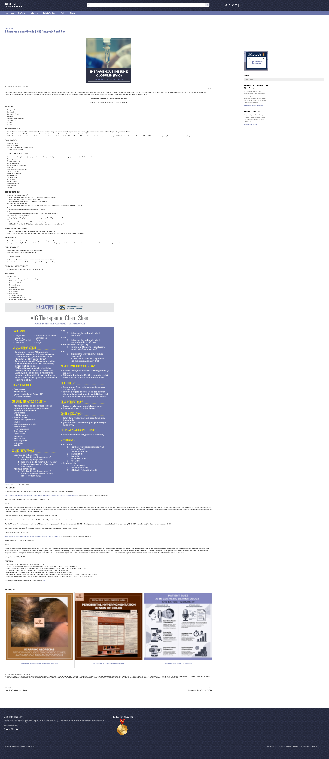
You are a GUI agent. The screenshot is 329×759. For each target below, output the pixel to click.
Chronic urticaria (112, 676)
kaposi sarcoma (173, 677)
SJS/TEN (59, 676)
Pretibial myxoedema (108, 677)
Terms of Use (277, 746)
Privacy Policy (284, 746)
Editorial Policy (307, 746)
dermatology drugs (124, 676)
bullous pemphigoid (42, 676)
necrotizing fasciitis (154, 676)
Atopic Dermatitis (12, 676)
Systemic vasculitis (121, 677)
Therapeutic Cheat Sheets (22, 674)
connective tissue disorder (135, 677)
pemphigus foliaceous (57, 677)
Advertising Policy (299, 746)
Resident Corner (34, 13)
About (12, 13)
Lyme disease (21, 676)
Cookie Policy (291, 746)
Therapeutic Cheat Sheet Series (41, 677)
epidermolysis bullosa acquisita (92, 677)
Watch (62, 13)
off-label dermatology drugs (138, 676)
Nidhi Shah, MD (23, 86)
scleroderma (52, 676)
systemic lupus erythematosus (98, 676)
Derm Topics (21, 13)
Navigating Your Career (49, 13)
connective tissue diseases (80, 676)
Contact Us (314, 746)
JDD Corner (72, 13)
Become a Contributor (250, 124)
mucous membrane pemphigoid (73, 677)
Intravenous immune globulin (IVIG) (182, 676)
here (44, 581)
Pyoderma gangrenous (162, 677)
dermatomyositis (31, 676)
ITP (194, 676)
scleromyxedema (67, 676)
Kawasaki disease (166, 676)
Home (6, 13)
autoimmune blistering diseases (21, 677)
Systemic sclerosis (149, 677)
